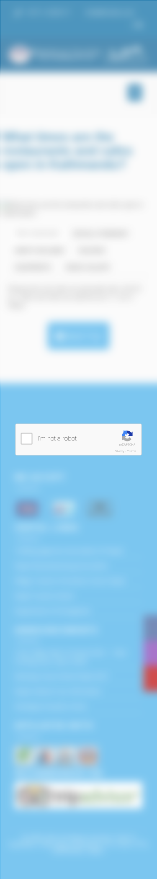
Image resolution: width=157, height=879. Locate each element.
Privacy (119, 451)
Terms (131, 451)
